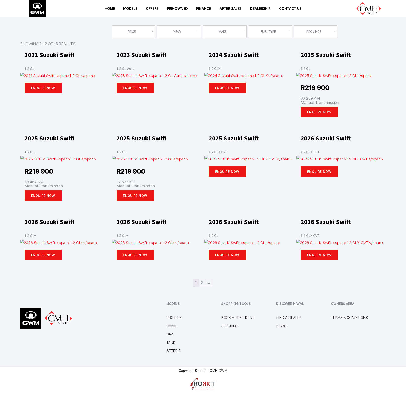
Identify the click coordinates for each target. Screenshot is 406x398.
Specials (229, 326)
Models (130, 8)
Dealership (260, 8)
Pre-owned (177, 8)
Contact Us (290, 8)
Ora (169, 334)
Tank (170, 342)
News (281, 326)
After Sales (230, 8)
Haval (171, 326)
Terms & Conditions (349, 317)
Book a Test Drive (238, 317)
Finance (203, 8)
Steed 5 (173, 351)
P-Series (174, 317)
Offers (152, 8)
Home (110, 8)
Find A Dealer (288, 317)
